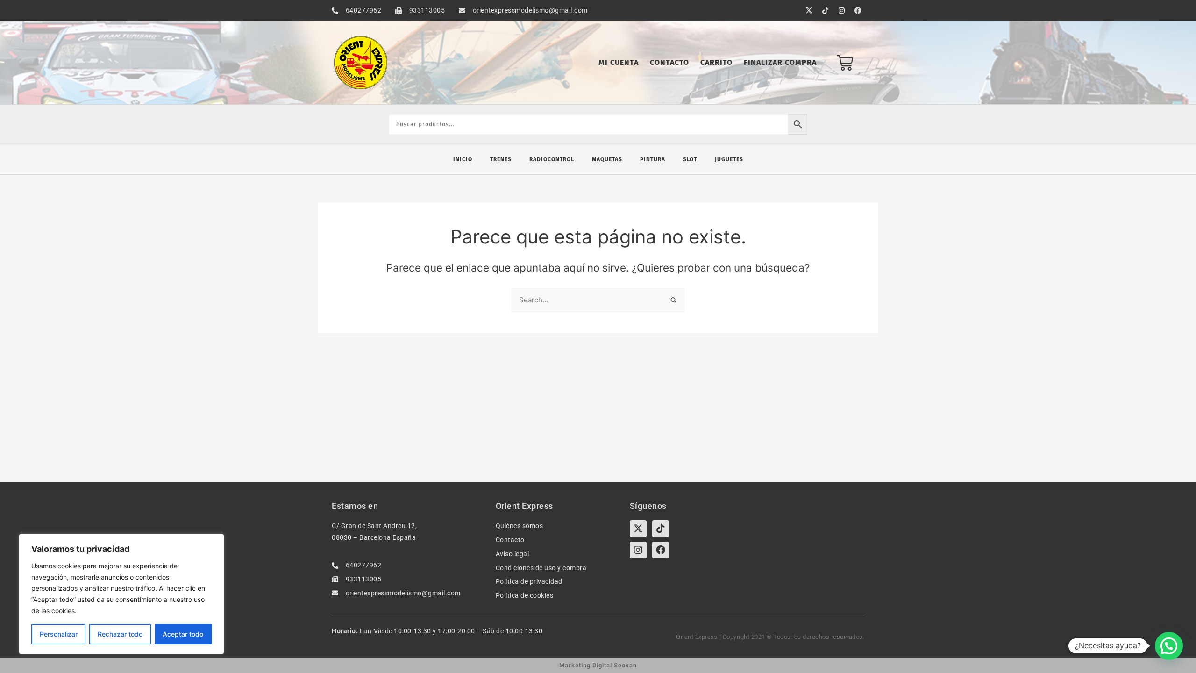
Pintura (652, 159)
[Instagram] (638, 550)
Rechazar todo (120, 634)
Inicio (462, 159)
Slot (690, 159)
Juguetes (729, 159)
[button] (1169, 646)
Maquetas (607, 159)
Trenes (501, 159)
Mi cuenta (618, 62)
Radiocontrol (551, 159)
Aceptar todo (183, 634)
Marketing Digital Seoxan (598, 665)
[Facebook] (660, 550)
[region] (121, 594)
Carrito (716, 62)
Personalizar (59, 634)
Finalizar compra (780, 62)
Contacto (669, 62)
